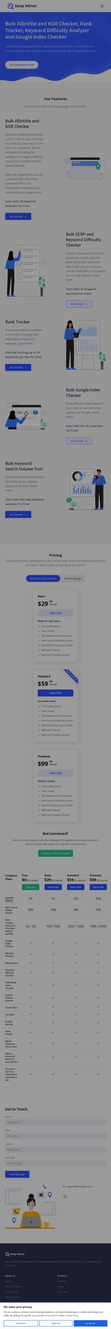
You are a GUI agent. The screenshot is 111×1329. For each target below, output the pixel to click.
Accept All (90, 1323)
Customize (21, 1323)
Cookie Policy (71, 1315)
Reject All (56, 1323)
